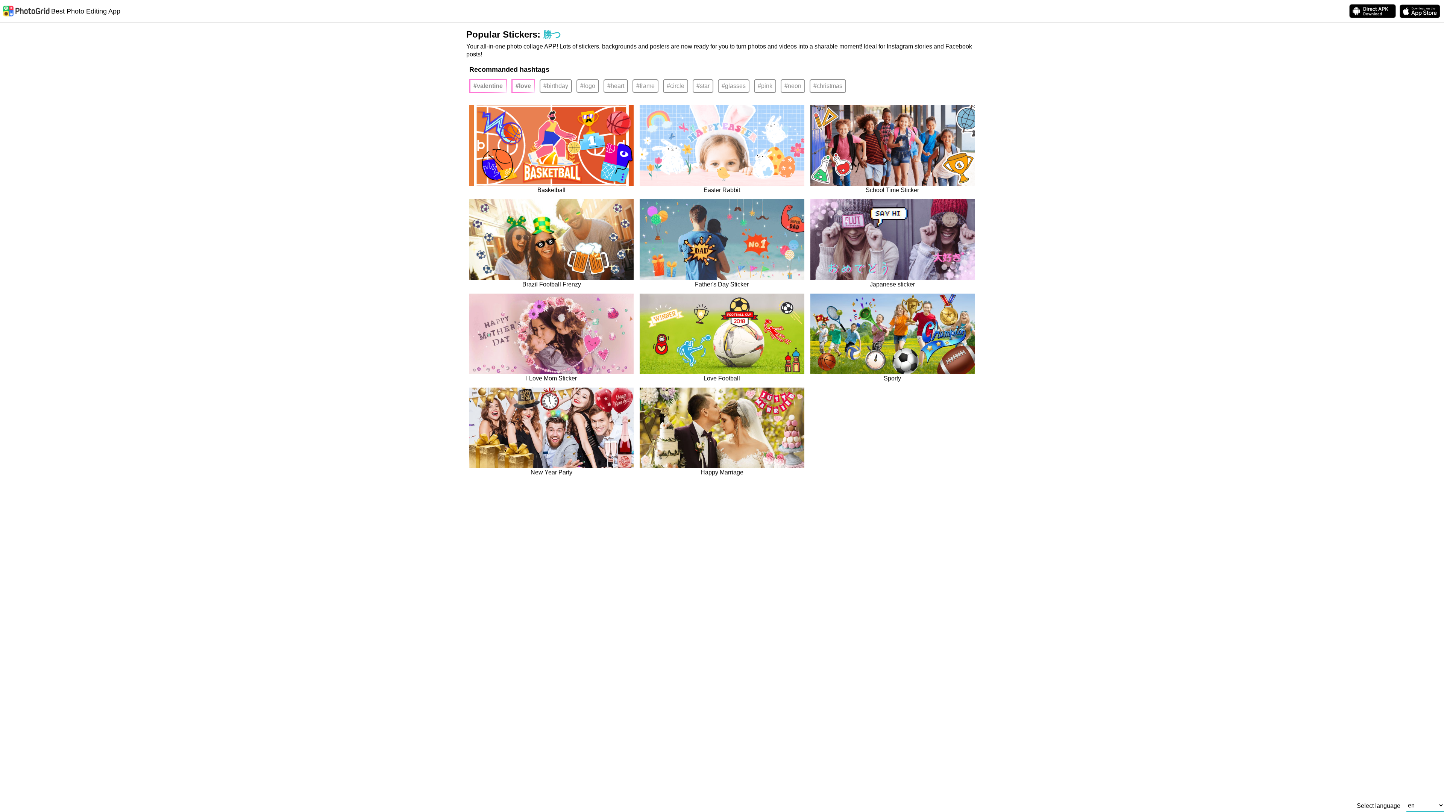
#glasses (734, 86)
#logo (587, 86)
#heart (615, 86)
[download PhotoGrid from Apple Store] (1419, 11)
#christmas (827, 86)
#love (523, 86)
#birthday (555, 86)
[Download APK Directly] (1372, 11)
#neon (792, 86)
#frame (645, 86)
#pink (765, 86)
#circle (675, 86)
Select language (1378, 806)
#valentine (488, 86)
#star (703, 86)
